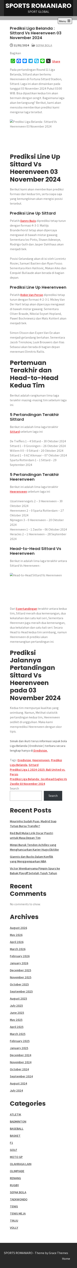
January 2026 (19, 963)
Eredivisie (24, 760)
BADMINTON (18, 1121)
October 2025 (19, 984)
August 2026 (18, 928)
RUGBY (14, 1185)
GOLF (13, 1150)
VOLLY (14, 1228)
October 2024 (19, 1069)
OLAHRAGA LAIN (20, 1164)
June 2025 (17, 1013)
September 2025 (21, 991)
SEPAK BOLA (44, 45)
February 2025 (20, 1041)
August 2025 (18, 998)
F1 (11, 1143)
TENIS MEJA (18, 1213)
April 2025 (16, 1027)
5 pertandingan (26, 609)
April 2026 (16, 942)
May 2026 (16, 935)
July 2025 (16, 1006)
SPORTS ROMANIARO (38, 5)
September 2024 (21, 1076)
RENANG (15, 1178)
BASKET (15, 1136)
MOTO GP (16, 1157)
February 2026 (20, 956)
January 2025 (19, 1048)
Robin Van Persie (31, 295)
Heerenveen (18, 491)
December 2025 (20, 970)
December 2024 (20, 1055)
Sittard (15, 432)
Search (14, 788)
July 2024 (16, 1090)
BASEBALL (16, 1129)
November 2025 (20, 977)
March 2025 (17, 1034)
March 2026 (17, 949)
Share (56, 61)
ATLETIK (15, 1114)
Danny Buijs (28, 221)
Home (66, 1259)
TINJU (14, 1220)
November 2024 (20, 1062)
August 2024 (18, 1083)
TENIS (14, 1206)
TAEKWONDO (18, 1199)
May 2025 (16, 1020)
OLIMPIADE (17, 1171)
